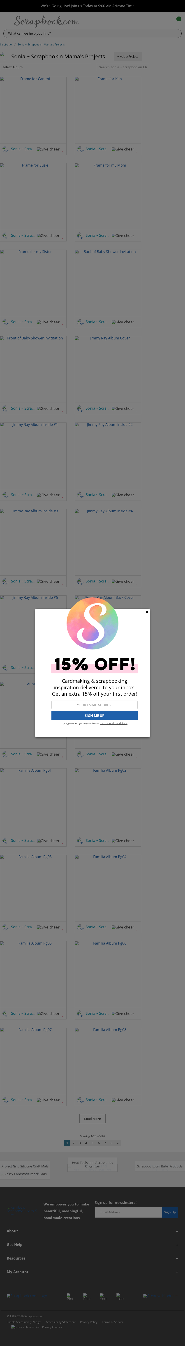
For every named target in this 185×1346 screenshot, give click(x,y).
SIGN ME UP (94, 715)
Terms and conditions (113, 723)
